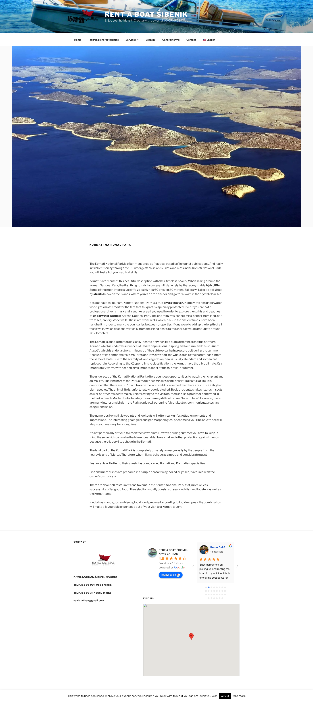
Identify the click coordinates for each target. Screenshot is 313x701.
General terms (171, 39)
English (210, 39)
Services (131, 39)
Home (77, 39)
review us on (168, 574)
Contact (191, 39)
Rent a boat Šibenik (146, 14)
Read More (239, 696)
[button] (191, 636)
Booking (150, 39)
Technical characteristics (103, 39)
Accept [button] (225, 695)
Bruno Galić (217, 547)
